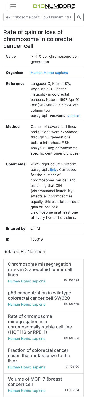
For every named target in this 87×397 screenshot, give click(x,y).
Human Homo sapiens (49, 72)
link (53, 169)
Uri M (35, 228)
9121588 (73, 116)
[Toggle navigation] (13, 6)
